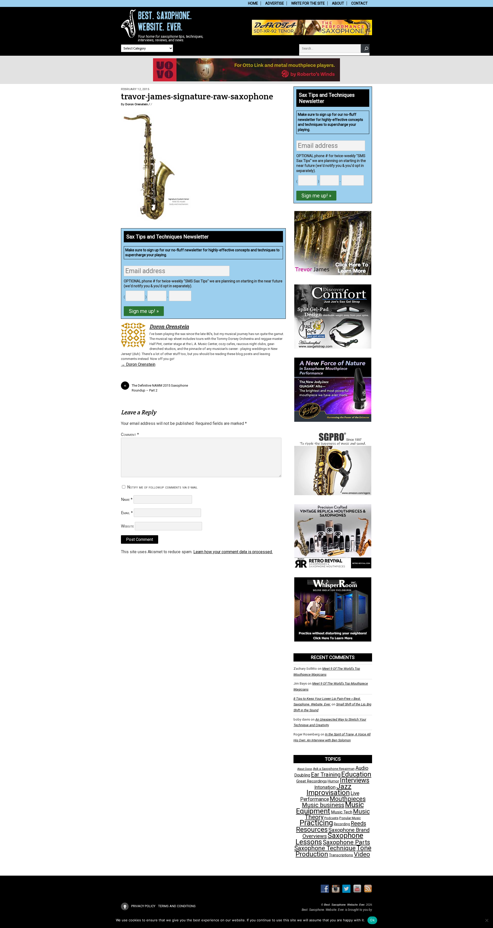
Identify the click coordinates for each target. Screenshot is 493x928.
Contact (359, 3)
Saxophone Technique (325, 848)
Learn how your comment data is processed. (233, 551)
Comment (130, 434)
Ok (372, 920)
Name (126, 499)
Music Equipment (330, 807)
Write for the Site (308, 3)
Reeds (358, 823)
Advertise (274, 3)
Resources (312, 829)
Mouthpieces (348, 798)
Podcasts (331, 818)
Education (356, 774)
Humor (333, 781)
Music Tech (341, 812)
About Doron (304, 769)
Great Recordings (311, 781)
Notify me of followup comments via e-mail (162, 487)
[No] (486, 920)
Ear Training (325, 774)
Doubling (302, 775)
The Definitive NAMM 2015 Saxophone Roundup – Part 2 (156, 387)
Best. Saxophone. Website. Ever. (344, 904)
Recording (342, 824)
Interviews (354, 780)
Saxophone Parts (346, 842)
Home (253, 3)
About (338, 3)
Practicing (316, 822)
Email (127, 512)
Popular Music (350, 818)
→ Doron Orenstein (138, 364)
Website (127, 526)
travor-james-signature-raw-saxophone (197, 96)
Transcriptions (341, 855)
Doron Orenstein (136, 104)
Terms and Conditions (177, 906)
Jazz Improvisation (329, 789)
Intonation (325, 787)
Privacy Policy (143, 906)
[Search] (365, 48)
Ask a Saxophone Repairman (334, 769)
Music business (323, 805)
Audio (361, 768)
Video (362, 854)
